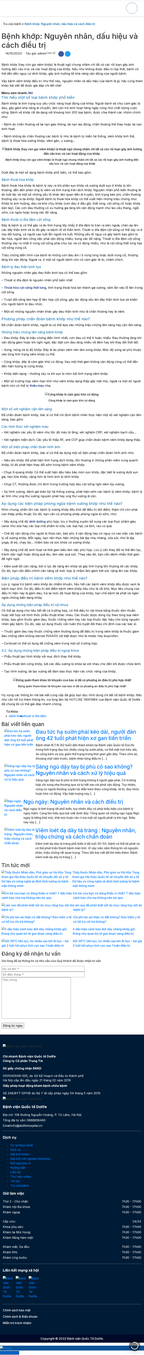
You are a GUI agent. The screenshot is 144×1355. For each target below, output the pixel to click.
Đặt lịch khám (19, 1154)
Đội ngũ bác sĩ (20, 1163)
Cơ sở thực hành (21, 1145)
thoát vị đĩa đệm (35, 716)
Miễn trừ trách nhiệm (17, 1323)
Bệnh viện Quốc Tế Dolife (85, 1338)
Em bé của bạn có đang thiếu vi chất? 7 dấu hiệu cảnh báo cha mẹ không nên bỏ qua (106, 895)
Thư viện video (20, 1176)
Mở (30, 93)
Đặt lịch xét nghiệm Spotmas (30, 1159)
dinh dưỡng (37, 521)
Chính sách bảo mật (16, 1310)
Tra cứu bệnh (12, 24)
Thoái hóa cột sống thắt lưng (25, 287)
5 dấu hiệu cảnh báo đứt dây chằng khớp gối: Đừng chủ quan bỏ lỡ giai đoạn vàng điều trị (104, 931)
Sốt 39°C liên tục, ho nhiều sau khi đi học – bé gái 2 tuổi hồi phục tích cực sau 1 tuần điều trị (107, 943)
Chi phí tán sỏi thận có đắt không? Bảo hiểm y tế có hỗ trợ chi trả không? (106, 919)
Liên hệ (15, 1172)
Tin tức (15, 1181)
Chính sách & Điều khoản (20, 1316)
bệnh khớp (16, 716)
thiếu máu (37, 385)
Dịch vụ (15, 1150)
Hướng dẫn (18, 1167)
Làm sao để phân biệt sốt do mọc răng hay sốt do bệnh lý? (107, 907)
